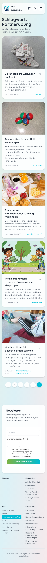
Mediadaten (30, 514)
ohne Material (31, 485)
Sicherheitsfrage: (17, 439)
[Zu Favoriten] (40, 74)
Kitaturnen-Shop (9, 510)
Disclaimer (30, 520)
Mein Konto (7, 527)
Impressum (30, 510)
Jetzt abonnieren (23, 462)
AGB (4, 520)
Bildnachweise (31, 524)
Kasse (4, 514)
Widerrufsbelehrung (10, 524)
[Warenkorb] (29, 8)
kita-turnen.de (16, 8)
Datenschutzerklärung (20, 454)
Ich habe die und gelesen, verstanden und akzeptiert (23, 453)
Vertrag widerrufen (12, 517)
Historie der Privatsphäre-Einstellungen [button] (31, 535)
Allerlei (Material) (32, 482)
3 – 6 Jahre (29, 489)
